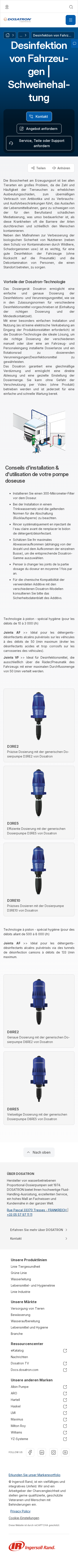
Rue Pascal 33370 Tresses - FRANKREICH (37, 1210)
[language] (7, 7)
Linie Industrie (20, 1292)
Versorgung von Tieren (27, 1308)
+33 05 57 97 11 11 (19, 1214)
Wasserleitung (21, 1279)
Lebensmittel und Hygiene (29, 1327)
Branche (17, 1333)
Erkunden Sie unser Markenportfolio (34, 1475)
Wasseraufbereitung (25, 1321)
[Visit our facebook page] (30, 1452)
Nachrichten (19, 1357)
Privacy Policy (20, 1511)
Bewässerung (20, 1315)
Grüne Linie (19, 1273)
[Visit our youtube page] (65, 1452)
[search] (71, 7)
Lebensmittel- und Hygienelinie (33, 1285)
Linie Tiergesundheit (25, 1266)
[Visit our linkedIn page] (42, 1452)
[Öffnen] (71, 20)
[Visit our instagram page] (53, 1452)
